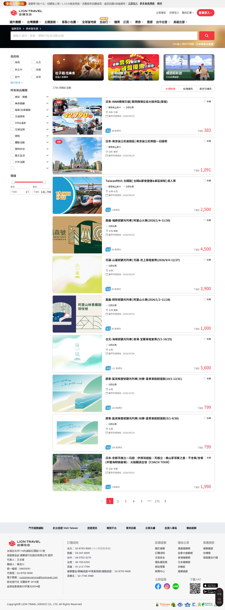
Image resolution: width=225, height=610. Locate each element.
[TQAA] (194, 604)
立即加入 (133, 3)
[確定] (207, 35)
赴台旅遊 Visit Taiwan (65, 528)
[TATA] (180, 604)
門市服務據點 (36, 528)
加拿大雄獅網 (185, 553)
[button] (28, 181)
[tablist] (188, 88)
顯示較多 (15, 82)
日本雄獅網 (184, 562)
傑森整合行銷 (210, 557)
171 (157, 501)
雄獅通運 (183, 571)
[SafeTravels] (173, 604)
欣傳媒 (207, 553)
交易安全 (160, 557)
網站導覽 (160, 566)
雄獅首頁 (16, 28)
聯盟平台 (112, 528)
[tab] (170, 88)
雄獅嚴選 (208, 548)
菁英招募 (131, 528)
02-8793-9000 (25, 573)
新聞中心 (160, 571)
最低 (13, 186)
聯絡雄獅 (191, 528)
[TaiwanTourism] (165, 604)
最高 (35, 186)
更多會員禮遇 (147, 3)
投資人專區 (171, 528)
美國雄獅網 (184, 548)
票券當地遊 (32, 28)
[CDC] (199, 604)
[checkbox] (12, 62)
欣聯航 (181, 566)
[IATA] (187, 604)
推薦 (59, 102)
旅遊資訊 (92, 528)
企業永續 (150, 528)
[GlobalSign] (157, 604)
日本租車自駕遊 (204, 44)
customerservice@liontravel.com (38, 577)
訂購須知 (160, 553)
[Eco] (207, 604)
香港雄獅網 (184, 557)
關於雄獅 (160, 548)
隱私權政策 (161, 562)
